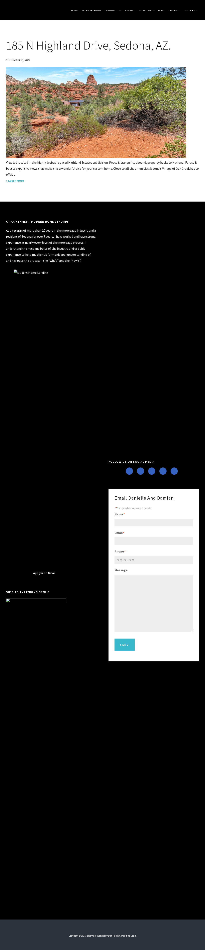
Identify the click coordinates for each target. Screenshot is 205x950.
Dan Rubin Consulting (119, 935)
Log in (134, 935)
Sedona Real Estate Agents (36, 10)
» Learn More (21, 181)
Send (124, 644)
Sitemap (91, 935)
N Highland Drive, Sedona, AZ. (88, 45)
